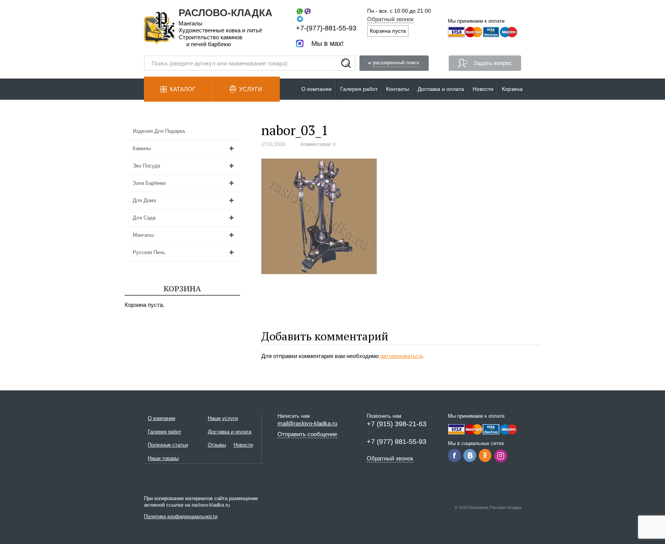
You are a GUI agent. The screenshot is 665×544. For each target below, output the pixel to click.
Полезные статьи (168, 445)
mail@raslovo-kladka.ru (307, 423)
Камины (142, 148)
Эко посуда (146, 166)
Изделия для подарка (159, 131)
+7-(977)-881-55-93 (326, 28)
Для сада (144, 218)
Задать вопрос (492, 63)
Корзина (512, 89)
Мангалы (143, 235)
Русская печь (149, 252)
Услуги (250, 89)
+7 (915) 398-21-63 (396, 424)
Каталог (182, 89)
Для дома (144, 200)
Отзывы (217, 445)
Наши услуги (223, 418)
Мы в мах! (327, 43)
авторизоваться (401, 356)
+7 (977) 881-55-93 (396, 441)
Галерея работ (359, 89)
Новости (483, 89)
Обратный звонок (390, 19)
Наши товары (163, 458)
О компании (316, 89)
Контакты (397, 89)
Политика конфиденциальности (180, 516)
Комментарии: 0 (318, 144)
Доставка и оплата (441, 89)
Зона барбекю (149, 183)
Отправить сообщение (307, 434)
